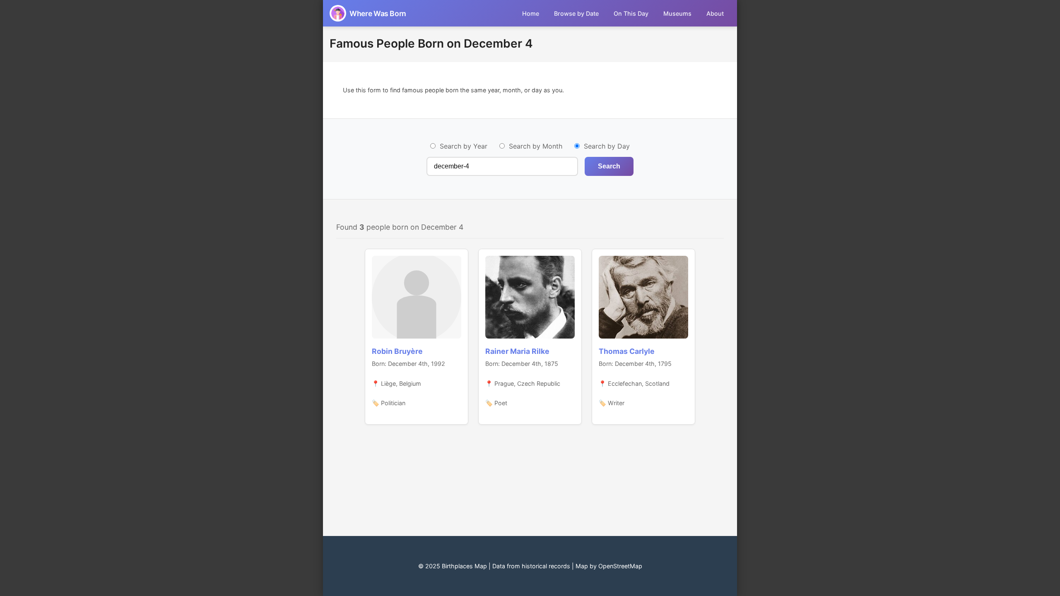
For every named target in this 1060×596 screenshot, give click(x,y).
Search (609, 166)
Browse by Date (576, 13)
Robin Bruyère (397, 351)
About (715, 13)
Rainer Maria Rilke (517, 351)
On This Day (631, 13)
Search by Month (535, 146)
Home (530, 13)
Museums (677, 13)
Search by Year (463, 146)
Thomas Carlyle (627, 351)
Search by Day (607, 146)
